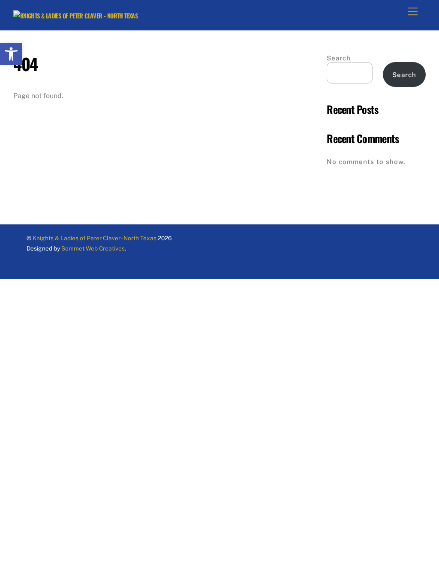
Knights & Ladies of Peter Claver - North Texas (94, 238)
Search (339, 58)
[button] (11, 54)
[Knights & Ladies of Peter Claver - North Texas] (75, 15)
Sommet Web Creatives (92, 248)
